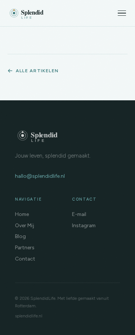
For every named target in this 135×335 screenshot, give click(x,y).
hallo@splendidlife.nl (40, 176)
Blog (20, 236)
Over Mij (24, 225)
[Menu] (122, 13)
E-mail (79, 214)
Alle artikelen (37, 70)
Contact (25, 259)
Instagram (84, 225)
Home (22, 214)
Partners (24, 247)
